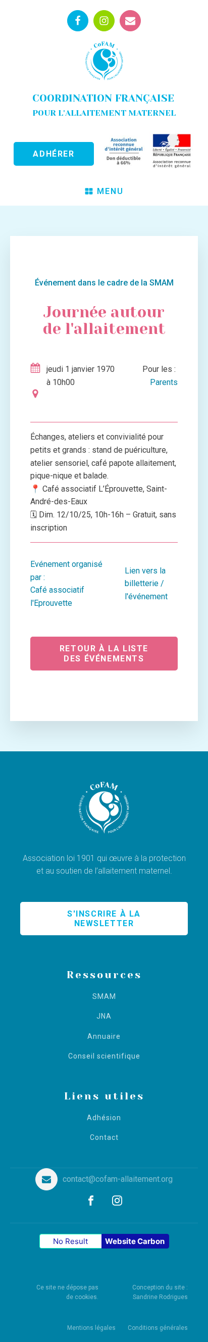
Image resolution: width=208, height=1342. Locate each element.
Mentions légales (91, 1327)
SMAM (104, 996)
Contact (104, 1137)
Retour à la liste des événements (104, 653)
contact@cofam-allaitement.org (118, 1179)
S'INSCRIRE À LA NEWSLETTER (104, 918)
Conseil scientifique (104, 1056)
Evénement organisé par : (66, 583)
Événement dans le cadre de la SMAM (104, 282)
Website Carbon (135, 1241)
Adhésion (104, 1118)
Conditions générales (158, 1327)
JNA (104, 1016)
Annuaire (104, 1036)
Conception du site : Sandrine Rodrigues (160, 1292)
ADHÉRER (53, 154)
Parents (164, 382)
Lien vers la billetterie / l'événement (146, 583)
